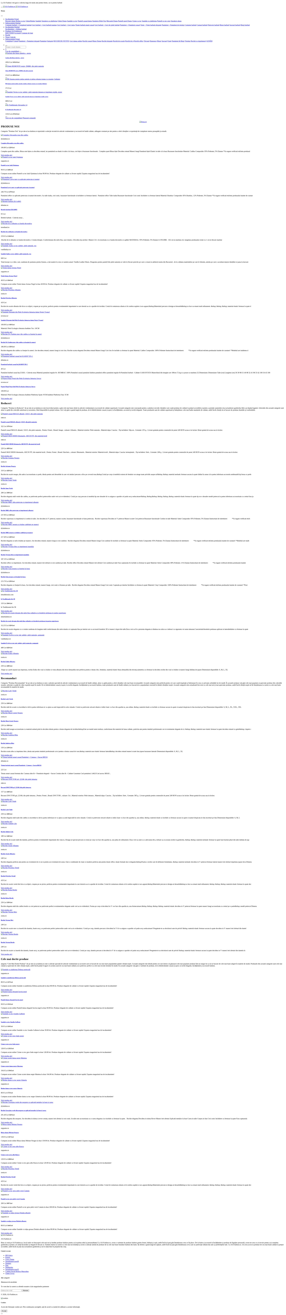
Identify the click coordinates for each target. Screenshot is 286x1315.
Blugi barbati (245, 25)
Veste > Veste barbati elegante (150, 25)
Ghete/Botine (30, 21)
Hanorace (153, 41)
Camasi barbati (202, 25)
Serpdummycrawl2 (12, 1269)
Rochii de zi (129, 41)
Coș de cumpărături (12, 51)
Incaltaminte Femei (12, 19)
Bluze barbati (224, 25)
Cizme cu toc (136, 21)
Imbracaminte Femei (12, 39)
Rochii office (138, 41)
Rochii (7, 35)
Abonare (25, 1290)
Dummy (8, 1263)
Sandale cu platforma (149, 21)
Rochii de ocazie (119, 41)
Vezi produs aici (6, 155)
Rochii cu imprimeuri (198, 41)
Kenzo (7, 1257)
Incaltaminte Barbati (12, 27)
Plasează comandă (29, 118)
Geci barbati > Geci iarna (66, 25)
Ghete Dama (62, 21)
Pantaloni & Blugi (178, 41)
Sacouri (164, 41)
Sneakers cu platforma (49, 21)
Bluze (159, 41)
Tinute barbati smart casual (84, 25)
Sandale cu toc (72, 21)
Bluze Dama (96, 41)
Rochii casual (87, 41)
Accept (4, 1311)
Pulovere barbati (213, 25)
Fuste (169, 41)
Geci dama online (76, 41)
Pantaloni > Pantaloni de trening (173, 25)
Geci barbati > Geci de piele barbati (107, 25)
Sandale (38, 21)
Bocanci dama (10, 21)
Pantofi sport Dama (125, 21)
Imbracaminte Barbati (13, 23)
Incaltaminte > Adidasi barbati (15, 29)
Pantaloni (43, 41)
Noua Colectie (10, 37)
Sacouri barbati (234, 25)
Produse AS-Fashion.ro (13, 31)
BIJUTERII (9, 33)
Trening (187, 41)
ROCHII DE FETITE (61, 41)
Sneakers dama (176, 21)
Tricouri (146, 41)
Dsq (6, 1265)
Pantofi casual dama (85, 21)
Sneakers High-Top (99, 21)
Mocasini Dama (112, 21)
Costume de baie (27, 33)
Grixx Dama (9, 1259)
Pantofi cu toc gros (163, 21)
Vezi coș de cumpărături (13, 118)
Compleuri (9, 41)
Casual (15, 41)
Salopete (50, 41)
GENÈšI (209, 41)
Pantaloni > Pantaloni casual (130, 25)
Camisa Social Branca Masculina (17, 1271)
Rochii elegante (107, 41)
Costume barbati (190, 25)
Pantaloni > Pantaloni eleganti (29, 41)
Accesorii (17, 33)
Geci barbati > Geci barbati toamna (44, 25)
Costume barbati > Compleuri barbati (18, 25)
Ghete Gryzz (9, 1273)
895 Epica (9, 1255)
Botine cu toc (20, 21)
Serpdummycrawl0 (12, 1261)
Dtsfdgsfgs (9, 1267)
